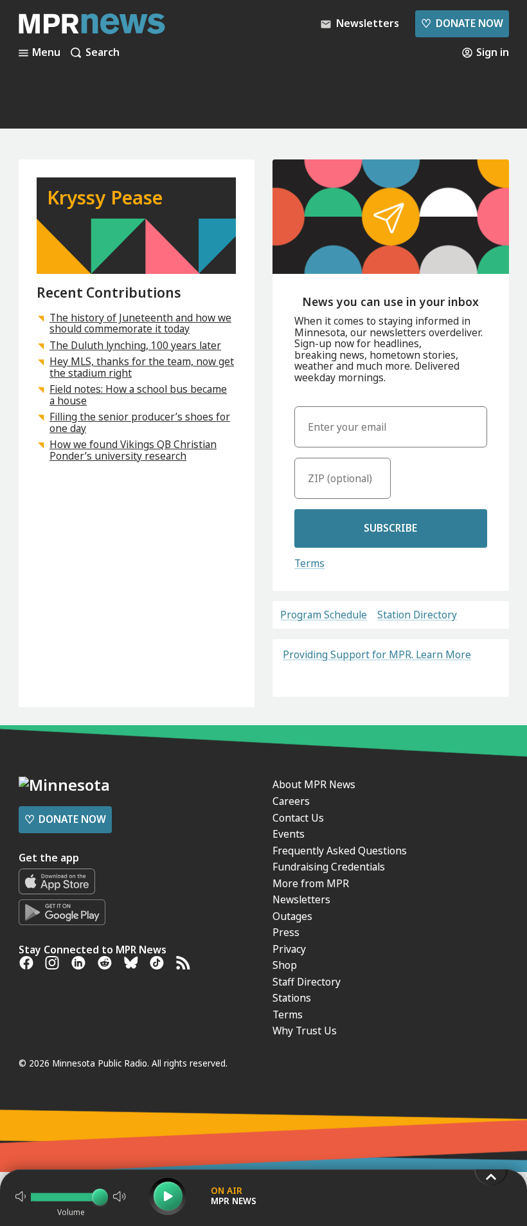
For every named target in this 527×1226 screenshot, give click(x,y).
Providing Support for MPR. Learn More (377, 654)
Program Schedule (323, 615)
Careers (291, 801)
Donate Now (462, 23)
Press (285, 932)
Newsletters (301, 899)
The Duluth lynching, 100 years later (135, 345)
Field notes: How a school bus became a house (138, 395)
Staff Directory (306, 982)
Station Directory (417, 615)
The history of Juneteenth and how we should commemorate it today (140, 323)
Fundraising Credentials (328, 867)
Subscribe (390, 528)
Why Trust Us (304, 1030)
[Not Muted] (20, 1196)
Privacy (289, 949)
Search (102, 53)
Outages (292, 916)
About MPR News (313, 784)
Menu (46, 53)
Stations (291, 998)
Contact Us (298, 818)
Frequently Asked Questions (339, 850)
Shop (284, 965)
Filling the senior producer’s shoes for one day (139, 422)
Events (288, 834)
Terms (309, 563)
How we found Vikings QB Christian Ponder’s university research (133, 450)
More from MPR (310, 883)
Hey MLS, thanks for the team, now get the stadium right (141, 367)
